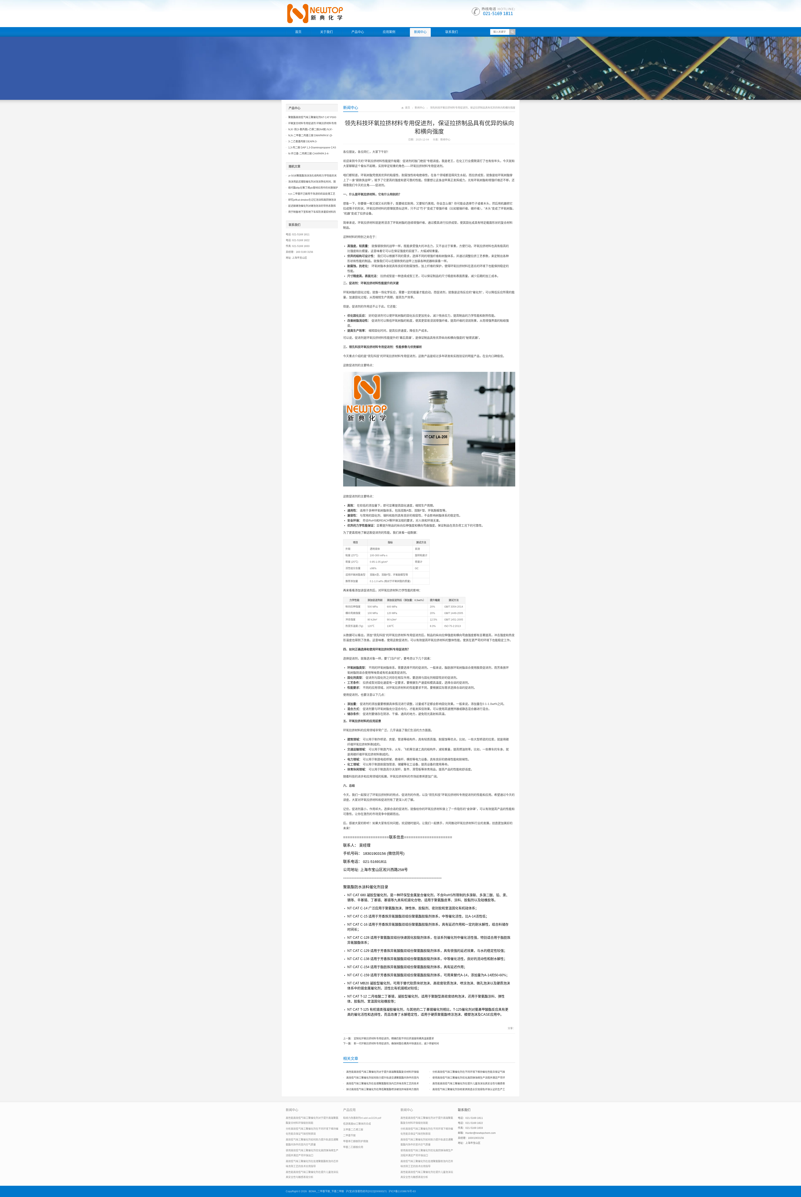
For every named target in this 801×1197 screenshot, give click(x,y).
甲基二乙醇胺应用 (353, 1147)
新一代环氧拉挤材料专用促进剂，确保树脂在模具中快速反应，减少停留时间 (396, 1043)
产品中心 (357, 32)
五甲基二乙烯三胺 (353, 1129)
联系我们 (451, 32)
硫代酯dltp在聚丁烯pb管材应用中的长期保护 (313, 187)
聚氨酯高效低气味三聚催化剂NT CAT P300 (312, 117)
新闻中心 (420, 32)
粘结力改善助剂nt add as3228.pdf (362, 1118)
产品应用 (349, 1110)
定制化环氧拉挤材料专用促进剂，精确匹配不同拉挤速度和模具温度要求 (394, 1038)
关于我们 (326, 32)
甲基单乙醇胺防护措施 (355, 1141)
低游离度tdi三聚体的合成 (357, 1123)
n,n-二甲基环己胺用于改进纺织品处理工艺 (311, 193)
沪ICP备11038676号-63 (402, 1191)
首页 (298, 32)
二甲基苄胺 (349, 1135)
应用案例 (389, 32)
